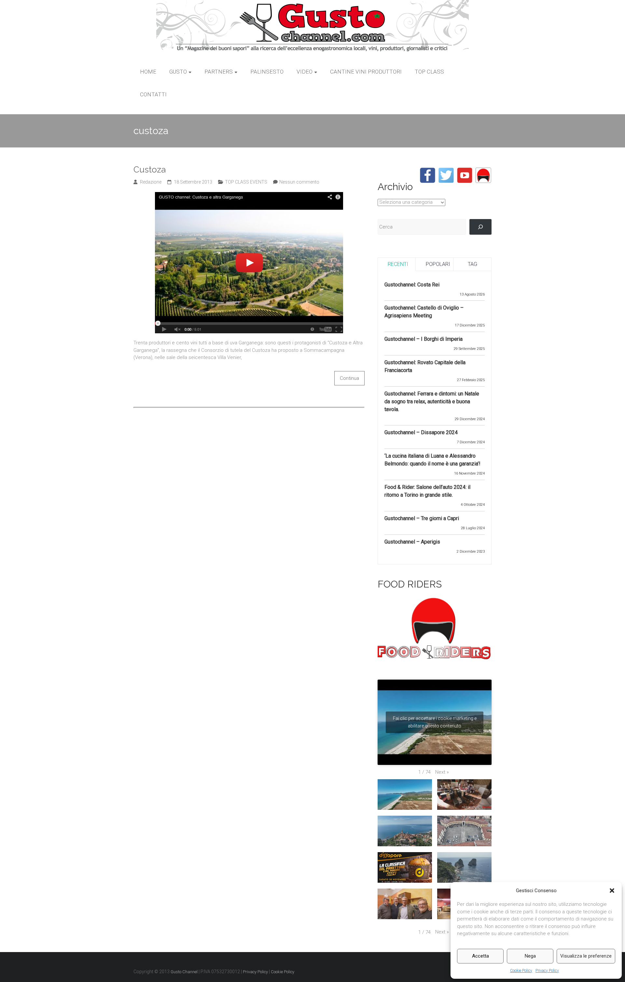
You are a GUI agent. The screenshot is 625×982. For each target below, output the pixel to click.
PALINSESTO (267, 71)
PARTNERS (218, 71)
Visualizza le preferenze (586, 956)
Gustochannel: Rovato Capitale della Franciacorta (424, 366)
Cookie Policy (521, 970)
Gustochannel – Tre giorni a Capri (421, 518)
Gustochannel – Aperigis (412, 542)
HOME (148, 71)
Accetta (480, 956)
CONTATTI (153, 94)
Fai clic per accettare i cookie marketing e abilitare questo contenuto (435, 722)
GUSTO (178, 71)
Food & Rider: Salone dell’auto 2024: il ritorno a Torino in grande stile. (427, 491)
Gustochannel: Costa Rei (411, 285)
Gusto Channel (184, 971)
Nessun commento (299, 182)
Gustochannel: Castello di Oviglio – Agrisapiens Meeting (424, 312)
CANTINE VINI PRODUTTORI (366, 71)
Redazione (150, 182)
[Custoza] (249, 196)
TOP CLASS (429, 71)
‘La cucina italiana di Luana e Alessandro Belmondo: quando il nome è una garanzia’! (432, 460)
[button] (612, 890)
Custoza (149, 169)
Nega (530, 956)
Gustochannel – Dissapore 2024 (421, 432)
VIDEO (304, 71)
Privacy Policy (547, 970)
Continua (349, 378)
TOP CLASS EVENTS (246, 182)
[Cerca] (480, 227)
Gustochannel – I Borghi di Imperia (423, 339)
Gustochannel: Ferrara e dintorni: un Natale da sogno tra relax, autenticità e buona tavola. (431, 401)
